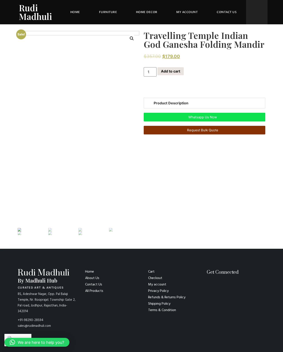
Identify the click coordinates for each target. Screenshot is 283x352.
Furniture (108, 12)
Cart (151, 272)
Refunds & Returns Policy (166, 297)
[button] (145, 90)
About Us (92, 278)
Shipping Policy (159, 304)
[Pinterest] (208, 284)
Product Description (171, 103)
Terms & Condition (162, 310)
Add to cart (170, 71)
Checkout (155, 278)
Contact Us (227, 12)
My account (187, 12)
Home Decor (146, 12)
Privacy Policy (158, 291)
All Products (94, 291)
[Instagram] (216, 284)
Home (75, 12)
